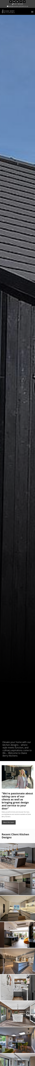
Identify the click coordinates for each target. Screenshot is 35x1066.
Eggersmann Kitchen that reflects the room (17, 1041)
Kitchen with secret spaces (17, 1014)
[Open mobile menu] (32, 11)
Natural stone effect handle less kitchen (17, 909)
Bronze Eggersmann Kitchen (17, 883)
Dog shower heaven (17, 988)
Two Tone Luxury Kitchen (17, 962)
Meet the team (8, 822)
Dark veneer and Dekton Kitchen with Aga (17, 935)
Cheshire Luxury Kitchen (17, 857)
